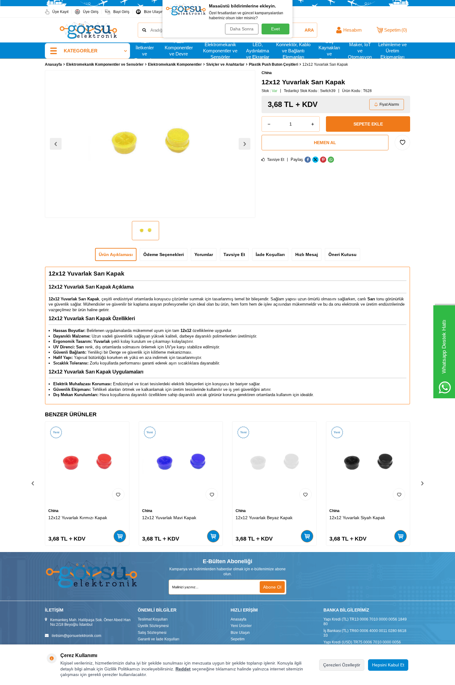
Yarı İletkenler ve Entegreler (144, 51)
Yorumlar (203, 254)
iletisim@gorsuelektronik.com (76, 636)
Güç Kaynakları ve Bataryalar (329, 51)
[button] (56, 144)
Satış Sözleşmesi (152, 632)
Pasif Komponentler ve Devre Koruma (179, 51)
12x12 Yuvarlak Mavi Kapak (169, 517)
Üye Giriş (90, 12)
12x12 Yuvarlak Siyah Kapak (357, 517)
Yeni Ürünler (241, 626)
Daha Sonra (242, 28)
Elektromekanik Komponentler (175, 64)
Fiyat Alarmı (389, 104)
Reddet (183, 668)
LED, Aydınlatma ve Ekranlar (257, 51)
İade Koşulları (270, 254)
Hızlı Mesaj (306, 254)
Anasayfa (53, 64)
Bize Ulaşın (153, 12)
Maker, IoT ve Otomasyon (360, 51)
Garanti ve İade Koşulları (158, 639)
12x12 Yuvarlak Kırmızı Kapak (77, 517)
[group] (150, 144)
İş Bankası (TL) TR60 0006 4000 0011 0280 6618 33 (364, 633)
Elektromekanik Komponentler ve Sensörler (220, 51)
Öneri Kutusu (342, 254)
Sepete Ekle (368, 124)
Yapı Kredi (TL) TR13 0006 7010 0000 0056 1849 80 (365, 621)
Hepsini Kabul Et (388, 664)
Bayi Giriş (121, 12)
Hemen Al (325, 142)
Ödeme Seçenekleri (163, 254)
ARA (309, 30)
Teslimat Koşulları (152, 619)
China (267, 73)
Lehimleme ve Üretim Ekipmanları (392, 51)
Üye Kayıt (60, 12)
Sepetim (238, 639)
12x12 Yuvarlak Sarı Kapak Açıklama (91, 286)
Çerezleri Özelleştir (341, 664)
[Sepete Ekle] (120, 536)
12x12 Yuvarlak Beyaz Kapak (264, 517)
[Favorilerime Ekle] (118, 494)
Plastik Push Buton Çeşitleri (273, 64)
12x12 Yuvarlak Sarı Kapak (86, 273)
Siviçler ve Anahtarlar (225, 64)
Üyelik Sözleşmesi (153, 626)
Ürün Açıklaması (116, 254)
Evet (275, 28)
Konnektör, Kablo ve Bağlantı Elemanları (293, 51)
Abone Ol (272, 587)
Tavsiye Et (275, 159)
